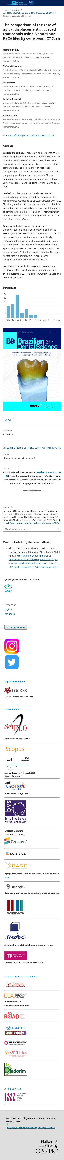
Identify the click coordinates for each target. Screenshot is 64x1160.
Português (9, 613)
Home (5, 10)
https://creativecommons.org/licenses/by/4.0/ (31, 1127)
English (8, 609)
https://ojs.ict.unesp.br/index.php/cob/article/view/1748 (33, 523)
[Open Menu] (3, 3)
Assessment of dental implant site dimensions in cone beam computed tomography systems (33, 559)
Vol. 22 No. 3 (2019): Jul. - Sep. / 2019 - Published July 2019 (28, 13)
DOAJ (7, 877)
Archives (16, 10)
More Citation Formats (15, 529)
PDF (9, 420)
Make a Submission (16, 627)
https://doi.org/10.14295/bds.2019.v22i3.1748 (31, 135)
